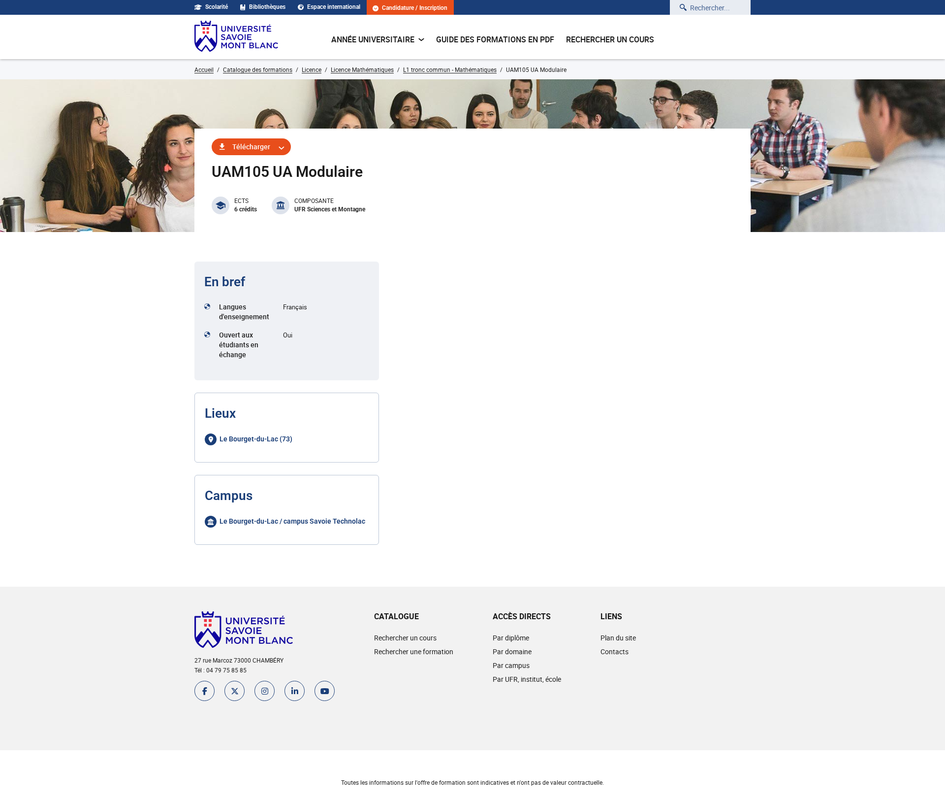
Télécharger (251, 146)
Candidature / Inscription (414, 8)
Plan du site (618, 637)
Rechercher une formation (413, 651)
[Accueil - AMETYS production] (236, 37)
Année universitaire (372, 39)
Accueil (204, 69)
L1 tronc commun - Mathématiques (450, 69)
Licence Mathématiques (362, 69)
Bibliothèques (267, 6)
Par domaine (512, 651)
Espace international (333, 6)
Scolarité (216, 6)
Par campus (511, 665)
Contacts (614, 651)
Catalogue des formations (257, 69)
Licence (311, 69)
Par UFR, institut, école (527, 679)
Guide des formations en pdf (495, 39)
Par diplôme (511, 637)
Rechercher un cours (610, 39)
